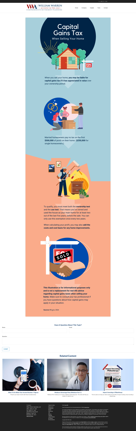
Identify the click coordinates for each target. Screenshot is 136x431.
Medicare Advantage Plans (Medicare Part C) (68, 392)
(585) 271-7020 (103, 1)
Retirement (50, 407)
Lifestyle (50, 415)
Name (3, 327)
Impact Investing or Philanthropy (112, 392)
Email (70, 327)
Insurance (50, 411)
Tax (49, 412)
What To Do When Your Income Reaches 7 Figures (23, 392)
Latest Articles (51, 417)
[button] (84, 8)
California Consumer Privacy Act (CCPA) (98, 416)
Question (4, 336)
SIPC (96, 422)
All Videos (50, 418)
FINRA (92, 422)
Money (49, 414)
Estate (49, 409)
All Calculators (51, 419)
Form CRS (66, 405)
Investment (50, 408)
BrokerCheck (87, 407)
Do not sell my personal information (90, 417)
